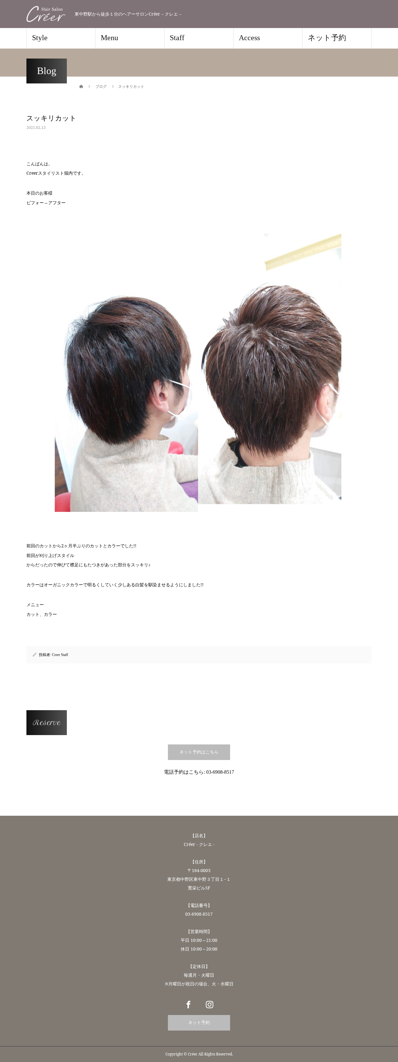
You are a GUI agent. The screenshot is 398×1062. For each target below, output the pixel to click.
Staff (177, 38)
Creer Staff (60, 655)
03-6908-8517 (220, 772)
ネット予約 (327, 38)
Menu (109, 38)
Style (40, 38)
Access (249, 38)
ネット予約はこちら (199, 752)
